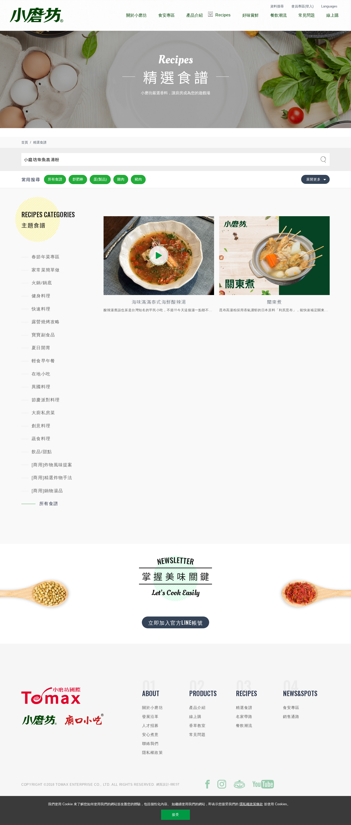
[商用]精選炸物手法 (52, 477)
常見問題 (197, 734)
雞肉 (120, 179)
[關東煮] (274, 255)
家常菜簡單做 (46, 270)
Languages (329, 6)
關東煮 (274, 301)
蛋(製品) (100, 179)
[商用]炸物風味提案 (52, 464)
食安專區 (291, 707)
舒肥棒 (77, 179)
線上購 (195, 716)
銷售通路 (291, 716)
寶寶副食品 (43, 335)
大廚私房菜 (43, 412)
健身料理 (41, 295)
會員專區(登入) (302, 6)
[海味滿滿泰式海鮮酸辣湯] (159, 255)
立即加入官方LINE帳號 (175, 622)
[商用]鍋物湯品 (47, 490)
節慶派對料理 (46, 399)
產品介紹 (197, 707)
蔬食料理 (41, 438)
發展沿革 (150, 716)
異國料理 (41, 386)
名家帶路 (244, 716)
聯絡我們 (150, 743)
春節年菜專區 (46, 256)
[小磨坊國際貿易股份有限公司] (50, 703)
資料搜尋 (277, 6)
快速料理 (41, 309)
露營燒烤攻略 (46, 321)
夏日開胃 (41, 347)
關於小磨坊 (152, 707)
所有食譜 (55, 179)
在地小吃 (41, 374)
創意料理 (41, 425)
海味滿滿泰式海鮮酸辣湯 (159, 301)
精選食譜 (40, 142)
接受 (175, 815)
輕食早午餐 (43, 360)
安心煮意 (150, 734)
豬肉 (138, 179)
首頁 (24, 142)
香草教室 (197, 725)
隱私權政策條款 (251, 804)
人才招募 (150, 725)
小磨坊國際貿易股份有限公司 (36, 15)
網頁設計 (162, 784)
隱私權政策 (152, 752)
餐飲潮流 (244, 725)
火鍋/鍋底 (42, 282)
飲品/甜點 (42, 451)
